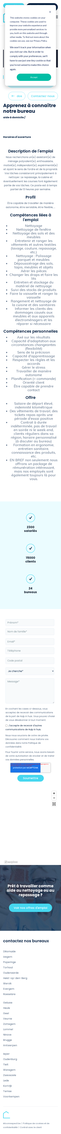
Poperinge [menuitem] (9, 962)
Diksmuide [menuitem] (9, 951)
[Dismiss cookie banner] (50, 12)
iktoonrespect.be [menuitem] (12, 1123)
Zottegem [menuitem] (9, 1024)
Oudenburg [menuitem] (10, 1059)
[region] (30, 827)
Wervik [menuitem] (7, 983)
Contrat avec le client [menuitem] (31, 1127)
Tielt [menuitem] (5, 1064)
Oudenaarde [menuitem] (11, 973)
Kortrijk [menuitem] (7, 1086)
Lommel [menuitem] (8, 1029)
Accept (34, 77)
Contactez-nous (43, 96)
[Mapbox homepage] (11, 862)
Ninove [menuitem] (7, 1034)
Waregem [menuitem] (9, 1070)
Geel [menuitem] (6, 1013)
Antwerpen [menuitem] (10, 1045)
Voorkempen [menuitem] (11, 1096)
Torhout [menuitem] (8, 967)
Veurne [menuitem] (7, 1018)
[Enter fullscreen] (54, 804)
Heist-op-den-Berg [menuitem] (15, 978)
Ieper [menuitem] (6, 1054)
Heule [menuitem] (6, 1008)
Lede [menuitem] (6, 1080)
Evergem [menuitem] (8, 989)
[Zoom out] (54, 798)
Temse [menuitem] (7, 1091)
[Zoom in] (54, 793)
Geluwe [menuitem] (7, 1002)
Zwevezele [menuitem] (9, 1075)
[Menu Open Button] (56, 17)
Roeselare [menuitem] (9, 994)
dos (19, 97)
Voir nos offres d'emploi (32, 909)
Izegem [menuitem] (7, 957)
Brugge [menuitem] (7, 1040)
